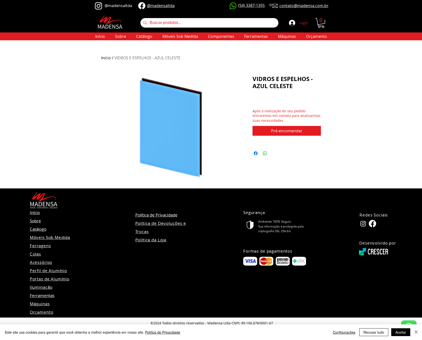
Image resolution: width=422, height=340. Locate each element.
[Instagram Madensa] (363, 223)
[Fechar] (416, 332)
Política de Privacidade (156, 215)
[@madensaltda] (98, 5)
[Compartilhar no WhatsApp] (265, 153)
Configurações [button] (344, 332)
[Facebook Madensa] (372, 223)
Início (106, 58)
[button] (321, 23)
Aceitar (400, 332)
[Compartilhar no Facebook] (256, 153)
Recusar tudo (373, 332)
